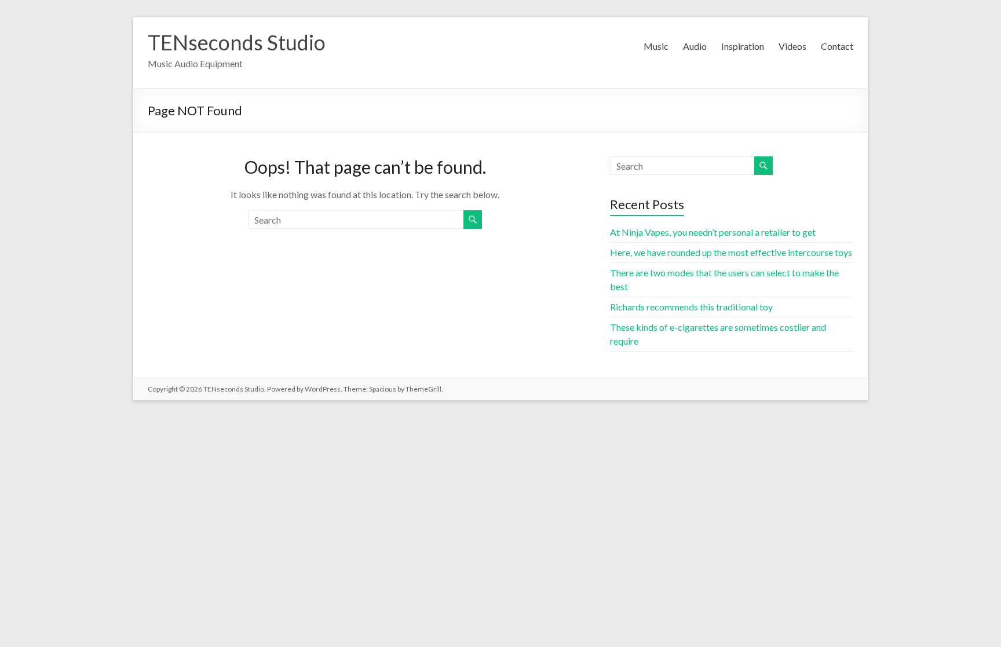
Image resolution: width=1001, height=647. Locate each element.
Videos (792, 46)
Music (656, 46)
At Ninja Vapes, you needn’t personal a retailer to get (713, 231)
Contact (837, 46)
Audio (695, 46)
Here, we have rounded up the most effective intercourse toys (731, 252)
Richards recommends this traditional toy (691, 306)
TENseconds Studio (237, 42)
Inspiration (742, 46)
